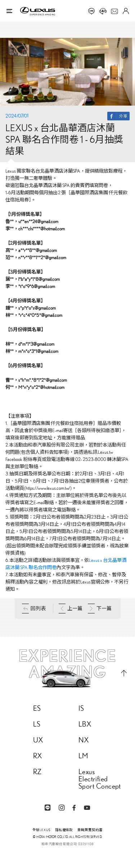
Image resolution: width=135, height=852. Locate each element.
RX (37, 755)
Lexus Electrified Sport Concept (99, 779)
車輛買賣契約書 (90, 830)
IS (81, 708)
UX (38, 740)
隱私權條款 (64, 830)
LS (37, 724)
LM (83, 755)
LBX (84, 724)
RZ (37, 771)
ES (37, 708)
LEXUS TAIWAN (37, 11)
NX (83, 740)
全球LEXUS (41, 830)
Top (124, 673)
